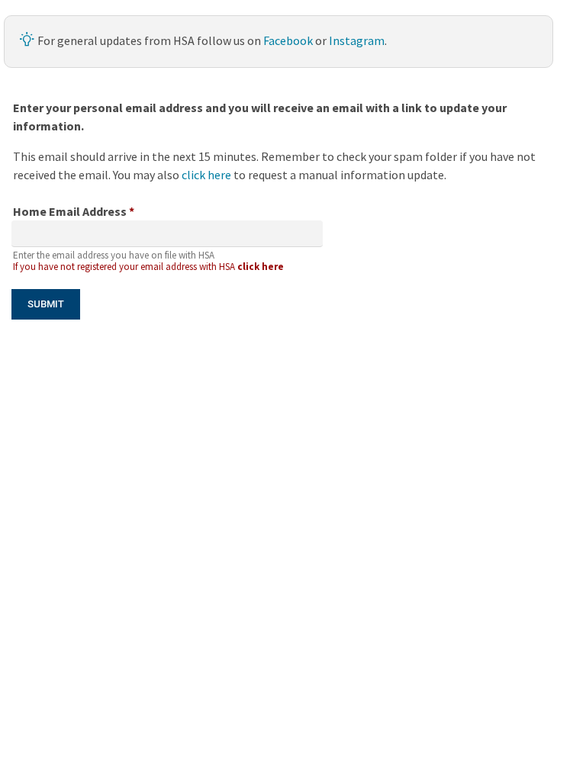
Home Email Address (73, 211)
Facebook (288, 40)
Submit (45, 304)
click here (207, 174)
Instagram (357, 40)
